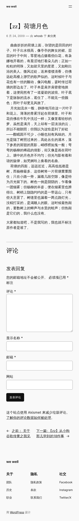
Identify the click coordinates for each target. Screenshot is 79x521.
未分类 (51, 36)
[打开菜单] (70, 6)
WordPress (17, 512)
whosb (38, 36)
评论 (11, 291)
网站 (9, 377)
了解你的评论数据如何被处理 (28, 418)
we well (11, 6)
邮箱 (11, 357)
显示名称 (14, 338)
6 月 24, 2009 (15, 36)
